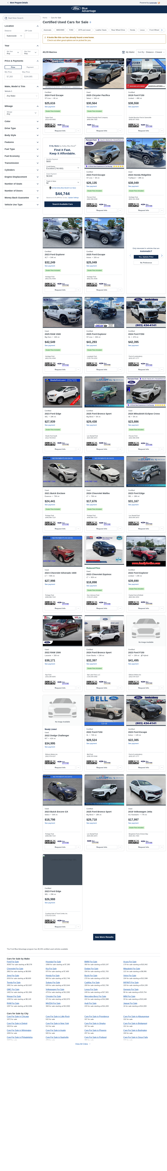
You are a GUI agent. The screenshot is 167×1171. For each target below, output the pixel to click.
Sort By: (141, 52)
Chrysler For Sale (53, 996)
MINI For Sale (129, 996)
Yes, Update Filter (146, 257)
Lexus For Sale (91, 989)
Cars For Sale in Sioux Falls (135, 1037)
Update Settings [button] (73, 198)
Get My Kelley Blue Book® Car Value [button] (64, 188)
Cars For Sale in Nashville (57, 1037)
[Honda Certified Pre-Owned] (146, 205)
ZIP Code (28, 31)
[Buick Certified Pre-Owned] (63, 523)
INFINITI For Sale (131, 982)
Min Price (8, 72)
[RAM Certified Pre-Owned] (63, 364)
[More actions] (78, 131)
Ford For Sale (13, 962)
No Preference (146, 263)
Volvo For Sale (129, 976)
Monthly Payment (52, 159)
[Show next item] (162, 255)
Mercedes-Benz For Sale (95, 996)
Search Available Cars (62, 204)
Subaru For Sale (53, 982)
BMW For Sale (90, 962)
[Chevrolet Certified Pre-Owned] (104, 523)
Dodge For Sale (91, 969)
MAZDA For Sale (53, 1003)
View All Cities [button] (81, 1044)
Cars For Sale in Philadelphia (20, 1037)
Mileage (9, 112)
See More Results (104, 937)
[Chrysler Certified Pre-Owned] (92, 125)
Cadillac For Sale (92, 982)
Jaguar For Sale (130, 1003)
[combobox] (22, 18)
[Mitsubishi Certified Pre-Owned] (146, 444)
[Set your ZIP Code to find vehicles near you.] (90, 22)
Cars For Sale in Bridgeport (135, 1023)
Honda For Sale (53, 976)
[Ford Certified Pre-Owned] (63, 125)
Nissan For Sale (14, 996)
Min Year (10, 51)
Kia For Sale (51, 969)
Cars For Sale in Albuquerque (136, 1016)
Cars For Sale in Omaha (95, 1023)
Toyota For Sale (14, 982)
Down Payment (51, 174)
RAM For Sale (13, 1003)
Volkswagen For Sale (55, 989)
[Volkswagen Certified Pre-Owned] (146, 842)
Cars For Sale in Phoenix (95, 1030)
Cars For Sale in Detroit (17, 1023)
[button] (13, 67)
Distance (8, 31)
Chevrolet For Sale (15, 969)
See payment (50, 107)
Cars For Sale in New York (57, 1023)
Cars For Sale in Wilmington (19, 1030)
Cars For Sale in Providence (96, 1016)
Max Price (26, 72)
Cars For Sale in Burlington (135, 1030)
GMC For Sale (13, 989)
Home (45, 18)
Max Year (27, 51)
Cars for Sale (56, 18)
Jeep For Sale (13, 976)
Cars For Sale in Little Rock (58, 1016)
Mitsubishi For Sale (131, 969)
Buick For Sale (90, 976)
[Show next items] (162, 30)
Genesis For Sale (131, 989)
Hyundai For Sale (53, 962)
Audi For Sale (90, 1003)
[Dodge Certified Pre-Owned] (63, 762)
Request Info (60, 131)
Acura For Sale (129, 962)
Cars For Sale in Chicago (18, 1016)
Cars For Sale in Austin (56, 1030)
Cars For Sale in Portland (95, 1037)
